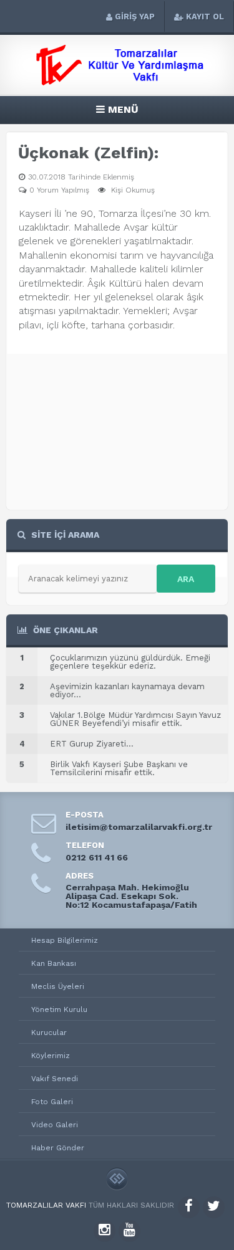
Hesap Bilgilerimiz (64, 940)
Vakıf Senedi (54, 1078)
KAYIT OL (205, 16)
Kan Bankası (53, 963)
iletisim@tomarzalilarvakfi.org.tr (139, 827)
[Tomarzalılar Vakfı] (117, 82)
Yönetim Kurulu (59, 1009)
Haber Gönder (57, 1147)
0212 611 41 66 (97, 857)
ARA (185, 579)
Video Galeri (54, 1124)
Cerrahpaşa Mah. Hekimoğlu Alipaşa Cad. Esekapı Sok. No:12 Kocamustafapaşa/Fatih (131, 896)
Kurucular (49, 1032)
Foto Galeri (52, 1101)
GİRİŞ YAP (135, 16)
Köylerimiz (50, 1055)
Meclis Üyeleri (57, 986)
